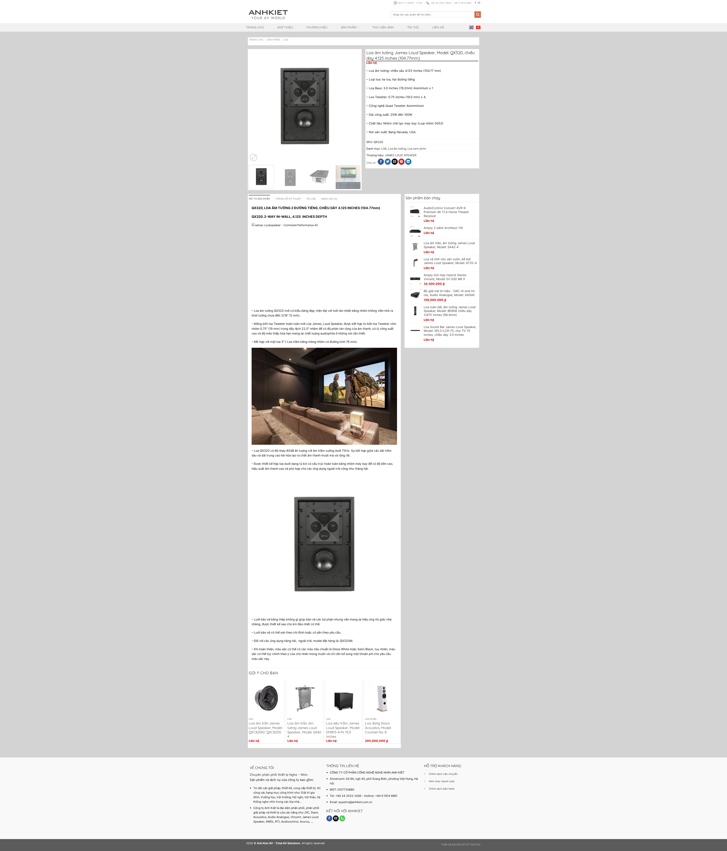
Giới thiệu (285, 27)
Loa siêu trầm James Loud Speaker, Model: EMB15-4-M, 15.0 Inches (343, 730)
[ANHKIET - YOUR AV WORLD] (268, 14)
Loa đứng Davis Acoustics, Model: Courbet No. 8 (378, 727)
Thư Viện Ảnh (383, 27)
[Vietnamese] (478, 27)
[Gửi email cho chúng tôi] (479, 3)
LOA (285, 39)
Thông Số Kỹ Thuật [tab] (288, 198)
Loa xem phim (417, 148)
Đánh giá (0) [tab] (329, 198)
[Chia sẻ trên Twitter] (388, 162)
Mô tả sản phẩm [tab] (259, 198)
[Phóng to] (253, 157)
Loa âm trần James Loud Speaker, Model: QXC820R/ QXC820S (265, 727)
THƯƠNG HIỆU (317, 27)
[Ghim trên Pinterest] (401, 162)
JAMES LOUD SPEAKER (401, 155)
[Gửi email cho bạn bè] (395, 162)
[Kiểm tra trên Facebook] (475, 3)
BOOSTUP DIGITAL (469, 844)
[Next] (353, 106)
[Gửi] (477, 14)
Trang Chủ (256, 39)
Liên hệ (438, 27)
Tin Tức (413, 27)
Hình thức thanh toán (442, 781)
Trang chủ (255, 27)
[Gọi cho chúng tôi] (342, 818)
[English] (471, 27)
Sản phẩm (348, 27)
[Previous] (255, 106)
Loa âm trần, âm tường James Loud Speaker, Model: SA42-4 (304, 730)
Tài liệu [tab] (311, 198)
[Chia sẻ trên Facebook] (381, 162)
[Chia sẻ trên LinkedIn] (408, 162)
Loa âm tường (397, 148)
